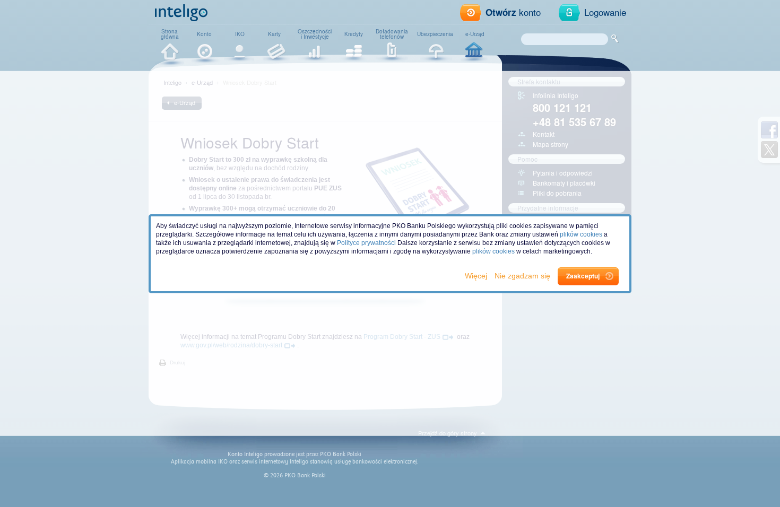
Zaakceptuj (583, 276)
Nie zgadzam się (523, 276)
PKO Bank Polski (340, 454)
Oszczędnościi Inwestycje (315, 34)
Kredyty (353, 34)
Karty (274, 34)
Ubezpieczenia (435, 34)
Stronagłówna (170, 34)
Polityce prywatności (366, 243)
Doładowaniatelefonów (392, 34)
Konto (204, 34)
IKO (240, 34)
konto (513, 12)
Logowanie (605, 12)
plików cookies (581, 234)
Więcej (477, 276)
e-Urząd (474, 34)
